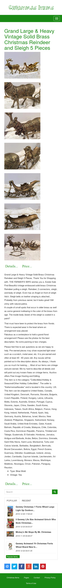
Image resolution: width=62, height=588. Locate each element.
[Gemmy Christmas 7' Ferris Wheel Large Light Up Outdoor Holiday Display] (10, 509)
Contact (37, 577)
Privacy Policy (50, 577)
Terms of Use (31, 583)
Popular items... (13, 556)
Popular (12, 500)
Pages (26, 577)
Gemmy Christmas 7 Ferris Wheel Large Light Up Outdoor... (35, 508)
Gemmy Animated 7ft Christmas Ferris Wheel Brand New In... (34, 545)
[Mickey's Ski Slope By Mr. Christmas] (10, 534)
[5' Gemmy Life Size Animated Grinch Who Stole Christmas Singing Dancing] (10, 522)
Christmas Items (13, 577)
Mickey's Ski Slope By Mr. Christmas (33, 532)
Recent (26, 500)
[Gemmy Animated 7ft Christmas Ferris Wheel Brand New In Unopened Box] (10, 546)
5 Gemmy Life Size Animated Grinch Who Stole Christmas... (36, 521)
